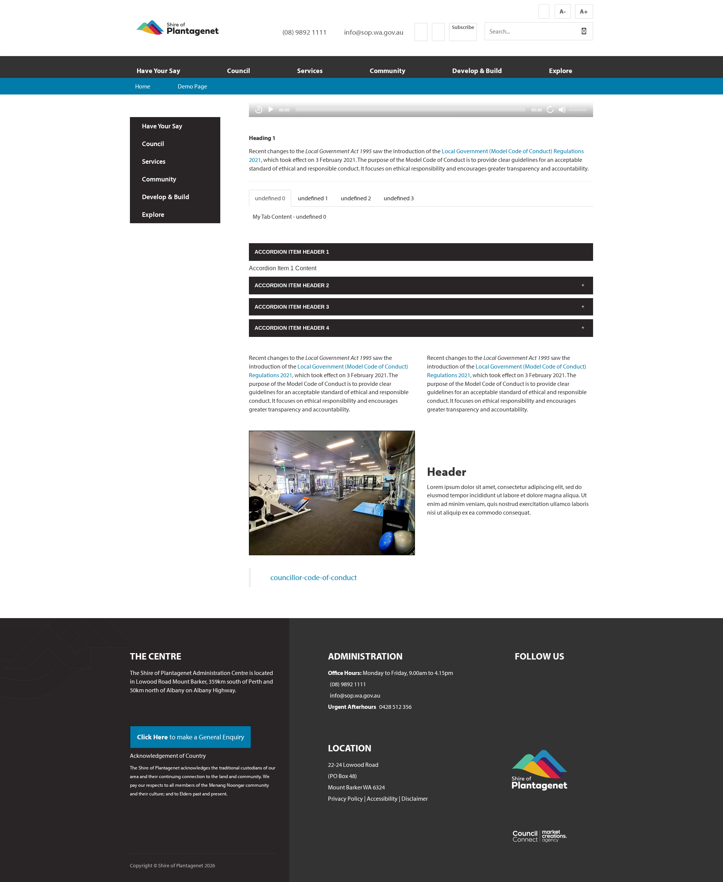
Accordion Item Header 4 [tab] (292, 328)
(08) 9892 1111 (348, 684)
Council (238, 70)
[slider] (578, 109)
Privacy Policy (345, 798)
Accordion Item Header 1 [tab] (292, 252)
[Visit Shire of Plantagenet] (177, 27)
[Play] (271, 109)
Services (310, 70)
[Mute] (562, 109)
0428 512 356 (395, 706)
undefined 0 (270, 198)
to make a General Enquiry (190, 737)
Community (387, 70)
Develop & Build (477, 70)
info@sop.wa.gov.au (355, 695)
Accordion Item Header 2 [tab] (292, 285)
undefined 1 (313, 198)
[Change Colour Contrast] (543, 11)
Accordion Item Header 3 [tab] (292, 307)
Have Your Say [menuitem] (162, 126)
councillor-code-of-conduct (313, 577)
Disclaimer (414, 798)
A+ (584, 11)
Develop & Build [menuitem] (165, 196)
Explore (560, 70)
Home (142, 86)
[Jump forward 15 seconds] (550, 109)
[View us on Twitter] (438, 32)
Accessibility (382, 798)
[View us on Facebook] (421, 32)
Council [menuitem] (153, 143)
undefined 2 (356, 198)
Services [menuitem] (154, 161)
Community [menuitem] (159, 179)
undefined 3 (399, 198)
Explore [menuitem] (153, 214)
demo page (192, 86)
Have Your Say (158, 70)
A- (563, 11)
